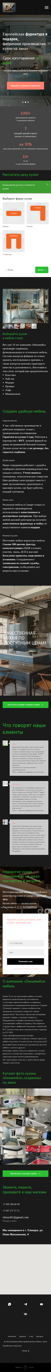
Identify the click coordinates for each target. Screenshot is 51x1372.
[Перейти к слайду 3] (28, 102)
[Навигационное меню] (46, 7)
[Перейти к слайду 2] (25, 102)
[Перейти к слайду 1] (23, 102)
